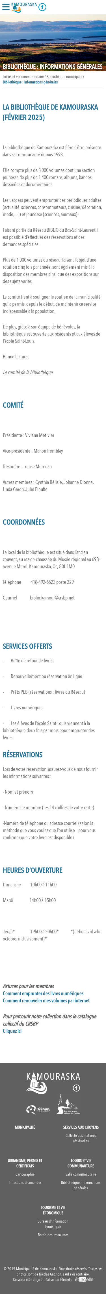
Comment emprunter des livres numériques (43, 993)
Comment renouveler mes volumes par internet (46, 1000)
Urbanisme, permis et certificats (25, 1163)
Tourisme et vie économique (53, 1210)
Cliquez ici (12, 1031)
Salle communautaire (81, 1174)
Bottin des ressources (53, 1235)
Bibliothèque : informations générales (30, 82)
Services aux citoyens (81, 1127)
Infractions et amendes (25, 1182)
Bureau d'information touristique (53, 1224)
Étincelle (66, 1279)
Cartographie (25, 1174)
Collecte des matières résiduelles (81, 1138)
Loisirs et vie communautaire (81, 1163)
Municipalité (25, 1127)
